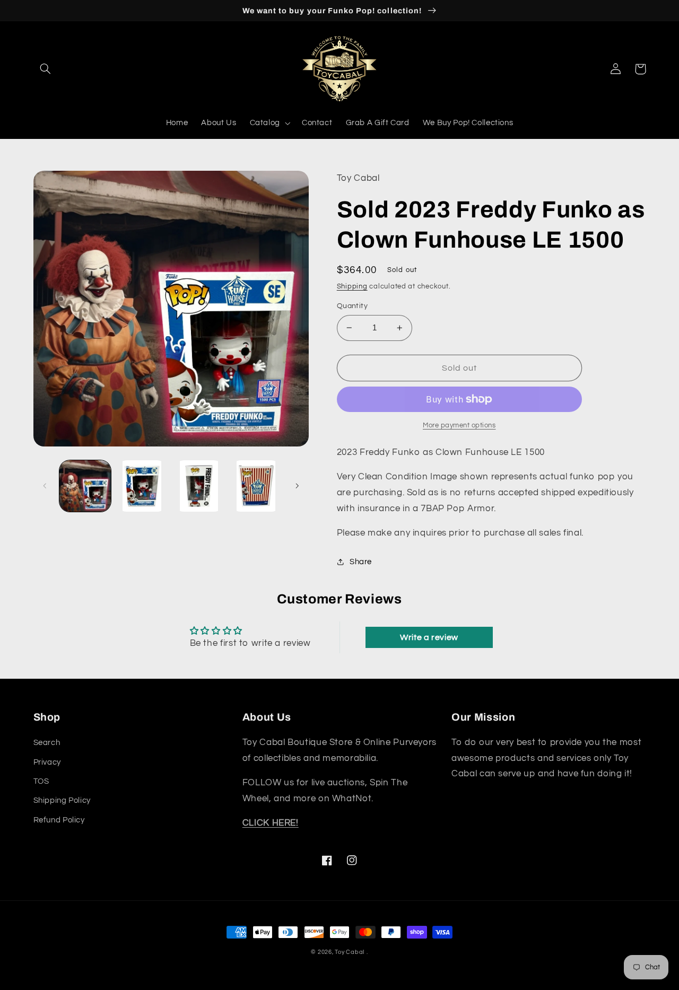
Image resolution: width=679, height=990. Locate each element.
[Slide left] (45, 486)
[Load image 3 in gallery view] (199, 486)
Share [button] (361, 562)
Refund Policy (59, 820)
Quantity (352, 306)
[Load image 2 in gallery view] (142, 486)
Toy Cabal (349, 952)
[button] (45, 69)
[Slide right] (297, 486)
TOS (41, 781)
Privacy (47, 762)
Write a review (429, 637)
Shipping (352, 286)
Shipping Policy (62, 800)
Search (46, 743)
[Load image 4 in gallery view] (256, 486)
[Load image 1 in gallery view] (85, 486)
